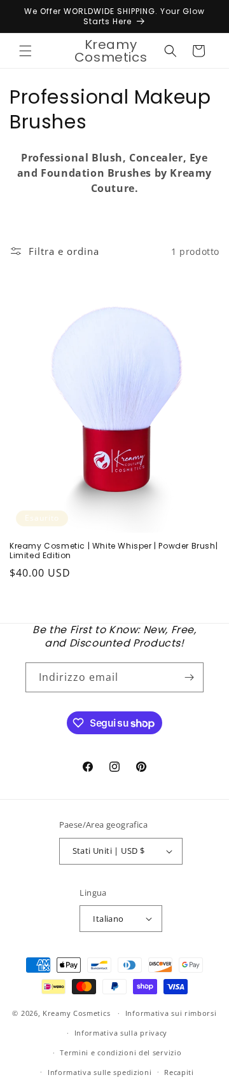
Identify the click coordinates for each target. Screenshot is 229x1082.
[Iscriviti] (189, 677)
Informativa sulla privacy (121, 1032)
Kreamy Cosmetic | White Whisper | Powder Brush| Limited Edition (114, 551)
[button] (25, 51)
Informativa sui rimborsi (171, 1013)
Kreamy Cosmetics (76, 1013)
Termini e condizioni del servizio (120, 1052)
